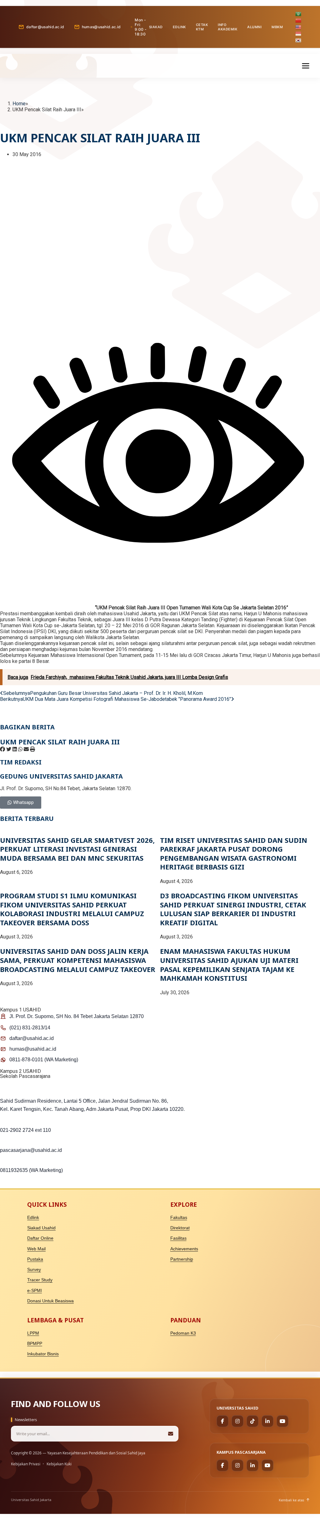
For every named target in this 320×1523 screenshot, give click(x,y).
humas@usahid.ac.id (101, 26)
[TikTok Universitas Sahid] (252, 1421)
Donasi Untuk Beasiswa (50, 1301)
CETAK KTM (202, 27)
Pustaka (35, 1259)
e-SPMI (34, 1290)
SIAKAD (156, 27)
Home (19, 104)
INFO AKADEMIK (227, 27)
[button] (2, 749)
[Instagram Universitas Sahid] (237, 1421)
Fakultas (178, 1217)
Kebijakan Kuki (59, 1464)
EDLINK (179, 27)
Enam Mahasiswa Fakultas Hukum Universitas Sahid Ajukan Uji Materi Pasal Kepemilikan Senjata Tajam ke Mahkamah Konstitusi (229, 964)
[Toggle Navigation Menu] (305, 66)
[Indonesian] (298, 33)
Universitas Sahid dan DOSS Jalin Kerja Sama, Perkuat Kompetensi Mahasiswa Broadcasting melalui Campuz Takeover (77, 960)
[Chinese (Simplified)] (298, 20)
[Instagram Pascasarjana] (237, 1465)
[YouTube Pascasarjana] (267, 1465)
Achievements (184, 1249)
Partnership (181, 1259)
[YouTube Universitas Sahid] (282, 1421)
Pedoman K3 (183, 1333)
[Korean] (298, 40)
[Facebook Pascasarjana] (222, 1465)
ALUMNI (254, 27)
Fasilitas (178, 1238)
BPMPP (34, 1343)
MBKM (277, 27)
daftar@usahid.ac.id (45, 26)
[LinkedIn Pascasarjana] (252, 1465)
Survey (34, 1269)
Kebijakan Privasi (25, 1464)
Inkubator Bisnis (43, 1354)
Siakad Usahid (41, 1228)
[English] (298, 27)
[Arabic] (298, 13)
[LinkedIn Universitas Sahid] (267, 1421)
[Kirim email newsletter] (170, 1433)
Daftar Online (40, 1238)
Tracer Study (39, 1280)
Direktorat (180, 1228)
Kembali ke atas (291, 1500)
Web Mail (36, 1249)
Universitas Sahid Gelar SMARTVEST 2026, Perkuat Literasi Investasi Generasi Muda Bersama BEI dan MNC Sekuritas (77, 849)
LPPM (33, 1333)
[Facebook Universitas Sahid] (222, 1421)
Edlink (33, 1217)
